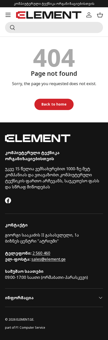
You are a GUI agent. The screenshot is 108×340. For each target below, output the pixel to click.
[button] (99, 14)
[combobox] (54, 27)
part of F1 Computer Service (25, 327)
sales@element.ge (48, 259)
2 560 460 (41, 253)
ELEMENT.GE (24, 319)
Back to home (54, 104)
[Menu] (8, 14)
